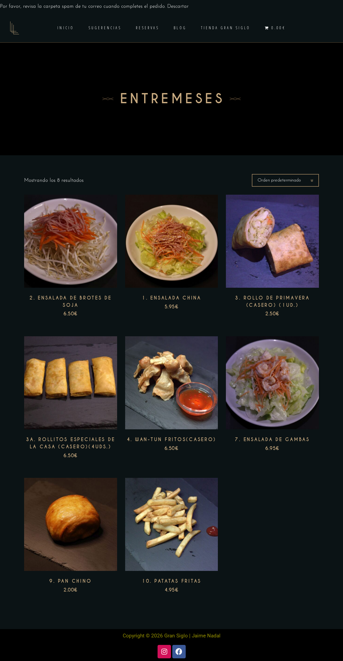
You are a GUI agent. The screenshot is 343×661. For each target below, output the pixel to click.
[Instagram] (164, 651)
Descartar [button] (178, 6)
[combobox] (285, 180)
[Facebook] (179, 651)
